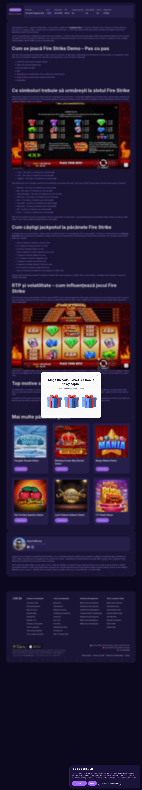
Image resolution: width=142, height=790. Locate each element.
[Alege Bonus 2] (72, 401)
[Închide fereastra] (97, 375)
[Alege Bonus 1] (89, 401)
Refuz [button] (92, 783)
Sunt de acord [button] (79, 783)
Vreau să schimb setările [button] (109, 783)
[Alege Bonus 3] (54, 401)
